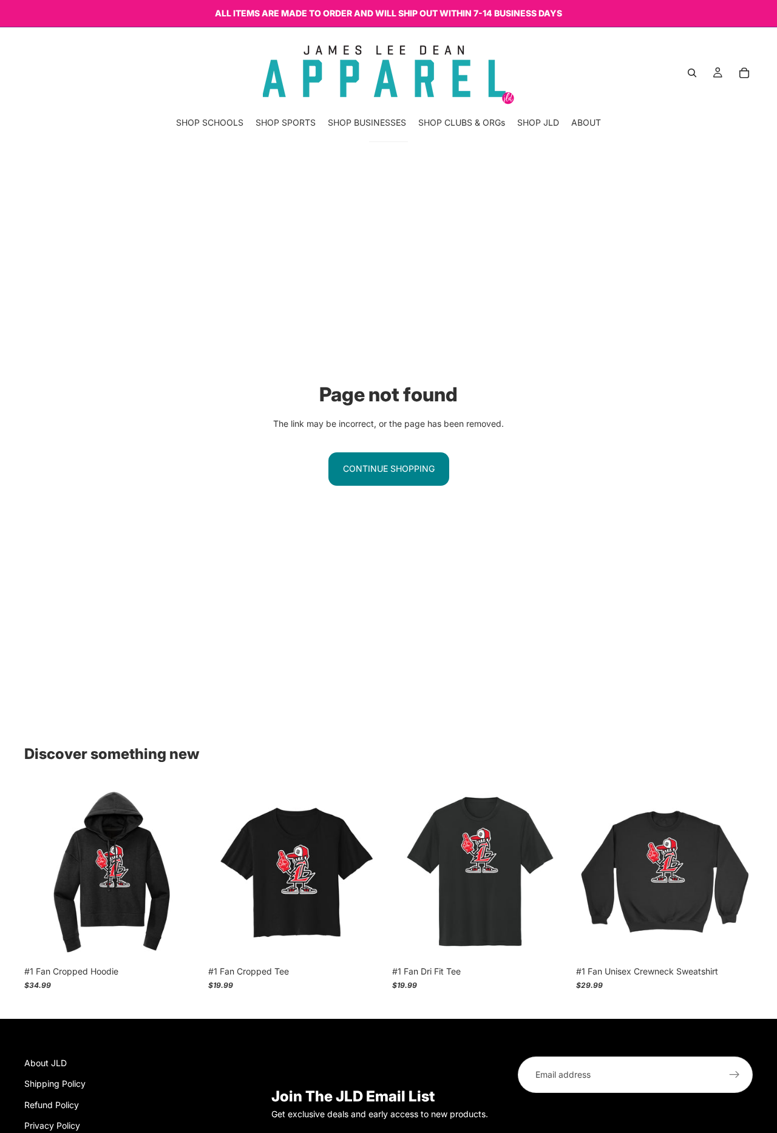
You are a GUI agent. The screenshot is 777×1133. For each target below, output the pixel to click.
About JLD (45, 1063)
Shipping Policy (55, 1084)
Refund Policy (51, 1105)
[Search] (692, 73)
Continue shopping (389, 468)
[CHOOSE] (182, 942)
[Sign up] (734, 1074)
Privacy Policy (52, 1125)
